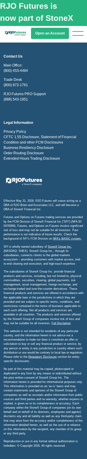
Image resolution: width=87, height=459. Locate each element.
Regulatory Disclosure (42, 356)
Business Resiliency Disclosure (29, 148)
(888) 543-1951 (16, 99)
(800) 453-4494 (16, 71)
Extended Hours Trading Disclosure (32, 158)
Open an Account (50, 33)
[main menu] (77, 33)
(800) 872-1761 (16, 85)
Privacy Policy (15, 131)
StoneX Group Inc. (60, 246)
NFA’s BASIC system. (67, 238)
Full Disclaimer (61, 323)
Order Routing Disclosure (24, 153)
